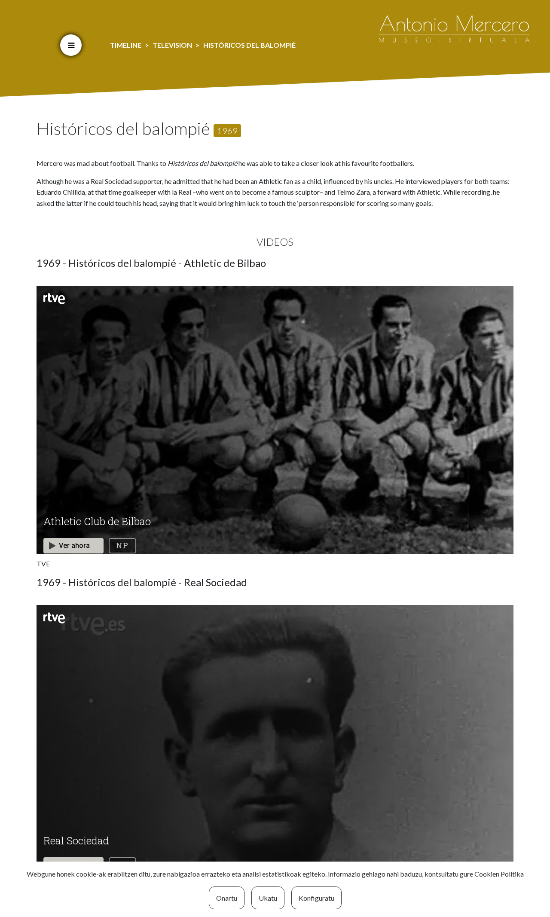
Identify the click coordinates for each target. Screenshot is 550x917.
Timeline (125, 45)
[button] (71, 45)
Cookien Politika (499, 874)
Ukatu (268, 898)
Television (172, 45)
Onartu (226, 898)
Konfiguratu (316, 898)
